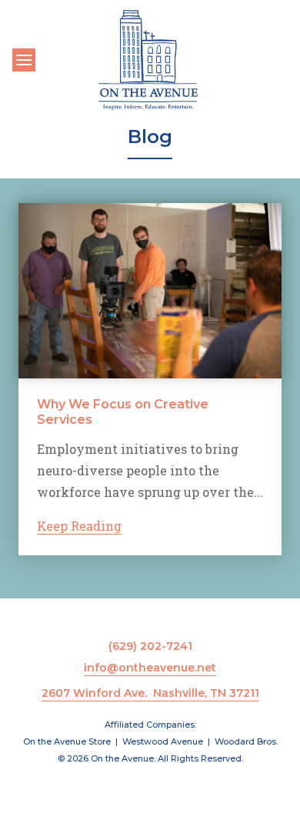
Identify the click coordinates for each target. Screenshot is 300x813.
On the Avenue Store (67, 741)
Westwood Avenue (162, 741)
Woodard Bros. (246, 741)
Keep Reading (79, 526)
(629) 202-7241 (150, 646)
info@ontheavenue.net (150, 668)
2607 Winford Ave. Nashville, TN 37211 (150, 693)
